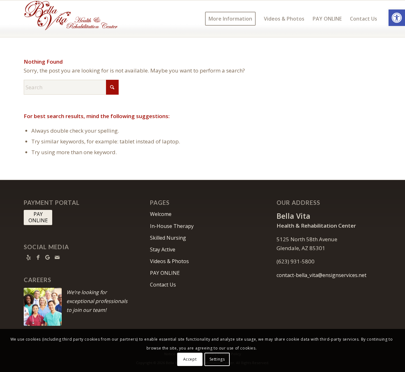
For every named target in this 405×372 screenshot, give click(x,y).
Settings (217, 359)
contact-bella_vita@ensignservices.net (321, 275)
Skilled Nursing (168, 237)
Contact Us (163, 284)
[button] (397, 17)
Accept (190, 359)
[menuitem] (230, 18)
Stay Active (162, 249)
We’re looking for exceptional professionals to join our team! (97, 301)
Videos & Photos (169, 261)
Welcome (160, 214)
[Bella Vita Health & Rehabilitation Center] (71, 18)
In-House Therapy (172, 226)
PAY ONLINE (165, 272)
